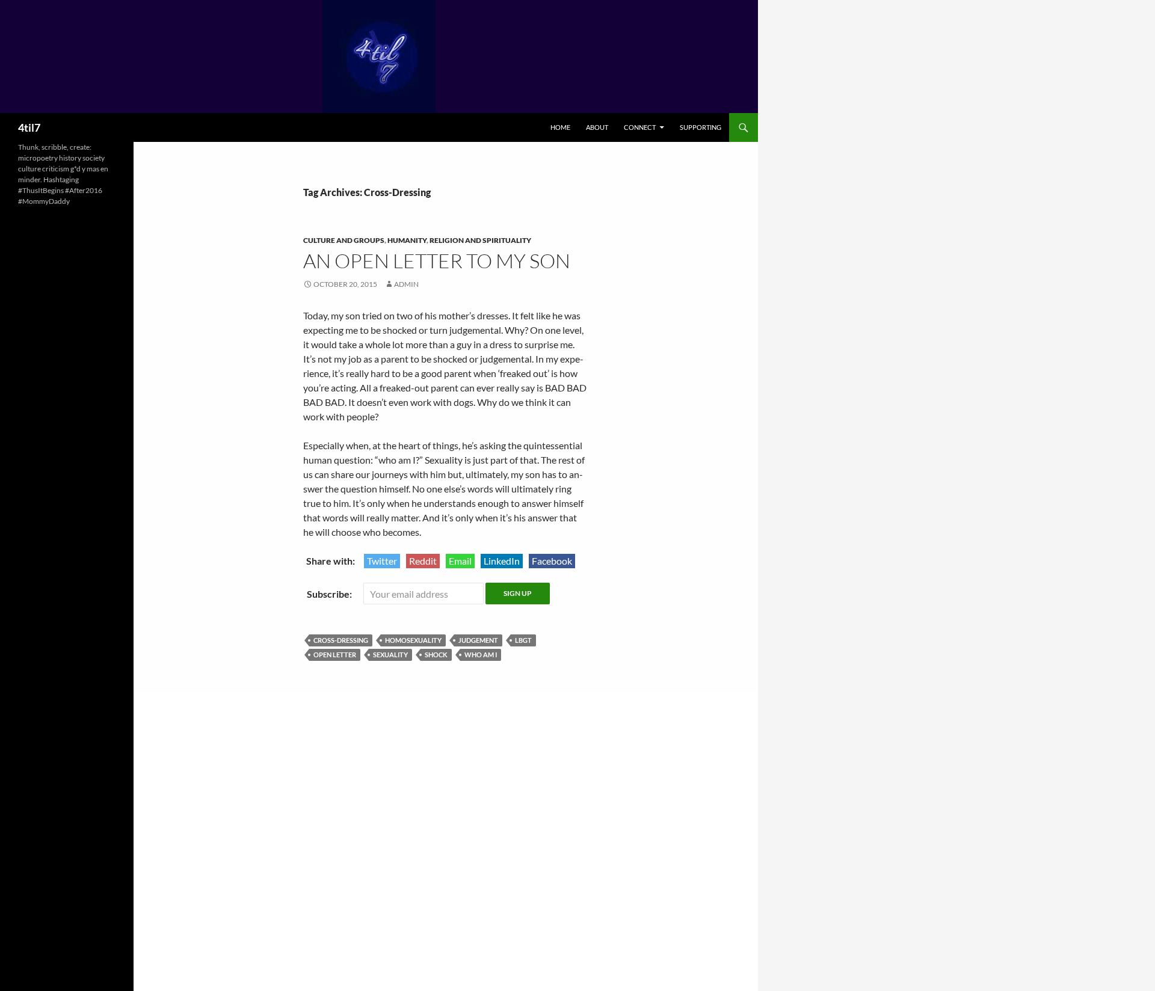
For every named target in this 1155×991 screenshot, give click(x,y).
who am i (480, 654)
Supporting (700, 127)
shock (436, 654)
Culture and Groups (343, 240)
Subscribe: (330, 594)
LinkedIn (502, 560)
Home (560, 127)
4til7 (29, 127)
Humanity (407, 240)
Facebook (552, 560)
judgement (478, 640)
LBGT (523, 640)
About (597, 127)
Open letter (334, 654)
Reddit (423, 560)
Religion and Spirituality (480, 240)
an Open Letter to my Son (436, 260)
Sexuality (390, 654)
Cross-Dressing (340, 640)
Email (460, 560)
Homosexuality (413, 640)
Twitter (382, 560)
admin (406, 284)
